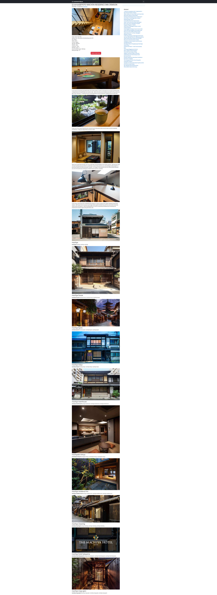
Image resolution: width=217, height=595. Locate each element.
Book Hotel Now (96, 53)
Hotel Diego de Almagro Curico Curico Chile (133, 29)
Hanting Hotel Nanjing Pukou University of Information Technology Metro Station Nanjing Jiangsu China (133, 18)
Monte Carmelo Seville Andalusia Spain (132, 31)
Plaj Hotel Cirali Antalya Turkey (130, 52)
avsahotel (85, 6)
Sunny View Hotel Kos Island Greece (131, 20)
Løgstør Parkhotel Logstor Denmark (131, 53)
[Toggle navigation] (143, 1)
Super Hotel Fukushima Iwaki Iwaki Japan (132, 22)
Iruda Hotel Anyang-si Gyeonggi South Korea (133, 35)
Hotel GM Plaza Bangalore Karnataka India (133, 30)
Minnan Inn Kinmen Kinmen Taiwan (131, 39)
